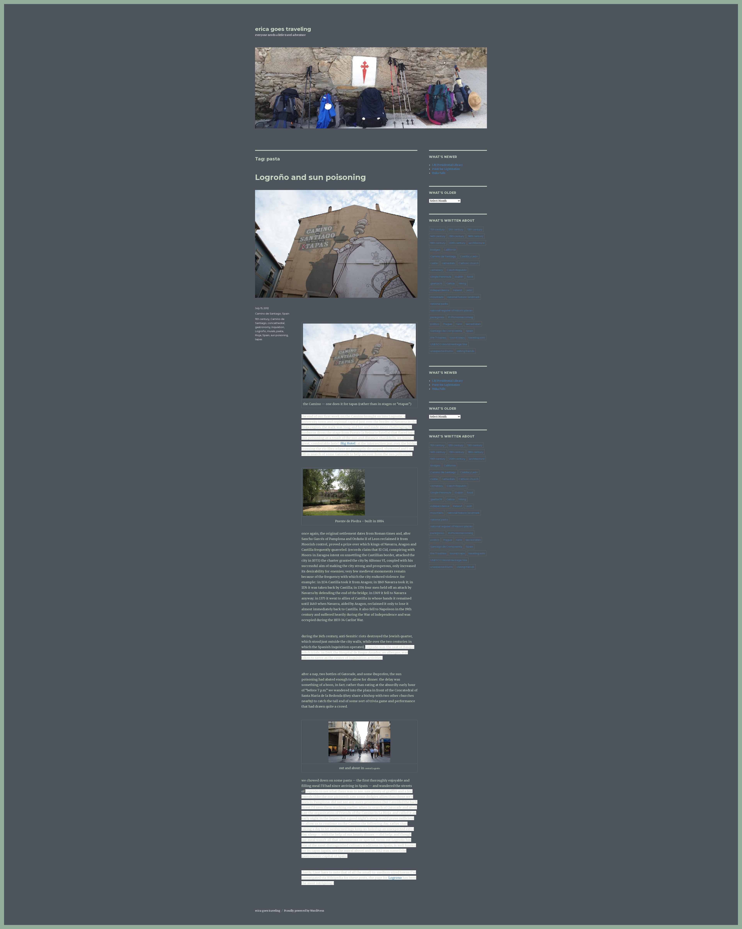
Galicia (450, 283)
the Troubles (438, 337)
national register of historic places (451, 310)
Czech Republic (457, 269)
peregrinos (437, 317)
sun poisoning (279, 335)
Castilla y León (469, 256)
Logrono (395, 878)
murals (271, 331)
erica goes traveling (283, 29)
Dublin (459, 276)
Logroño (260, 331)
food (470, 276)
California (450, 249)
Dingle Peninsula (440, 276)
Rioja (258, 335)
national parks (439, 303)
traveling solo (476, 337)
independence (439, 290)
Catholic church (468, 263)
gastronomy (262, 327)
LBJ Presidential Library (447, 165)
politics (434, 323)
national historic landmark (463, 296)
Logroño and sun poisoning (310, 177)
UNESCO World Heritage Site (448, 344)
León (469, 290)
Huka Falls (438, 173)
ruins (459, 323)
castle (434, 263)
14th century (437, 236)
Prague (447, 323)
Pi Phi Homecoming (460, 317)
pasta (279, 331)
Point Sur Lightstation (446, 169)
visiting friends (465, 351)
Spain (285, 313)
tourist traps (457, 337)
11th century (262, 318)
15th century (456, 236)
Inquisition (277, 327)
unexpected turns (441, 351)
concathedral (276, 323)
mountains (436, 296)
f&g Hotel (348, 443)
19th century (437, 242)
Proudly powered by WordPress (304, 910)
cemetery (436, 269)
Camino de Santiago (268, 313)
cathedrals (448, 263)
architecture (477, 242)
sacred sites (473, 323)
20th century (457, 242)
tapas (258, 339)
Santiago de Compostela (446, 330)
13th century (474, 229)
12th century (455, 229)
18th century (475, 236)
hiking (462, 283)
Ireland (457, 290)
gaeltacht (436, 283)
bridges (435, 249)
